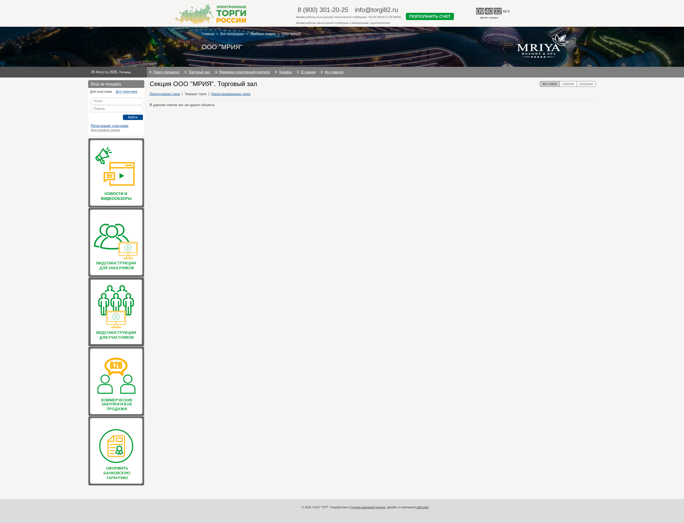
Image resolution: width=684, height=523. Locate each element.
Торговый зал (199, 72)
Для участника (101, 92)
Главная (208, 34)
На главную (334, 72)
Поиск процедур (166, 72)
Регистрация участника (109, 126)
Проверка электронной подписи (244, 72)
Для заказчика (126, 92)
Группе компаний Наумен (368, 507)
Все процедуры (232, 34)
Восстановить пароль (105, 129)
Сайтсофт (422, 507)
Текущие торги (196, 94)
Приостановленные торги (230, 94)
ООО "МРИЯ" (291, 34)
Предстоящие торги (165, 94)
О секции (308, 72)
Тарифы (285, 72)
